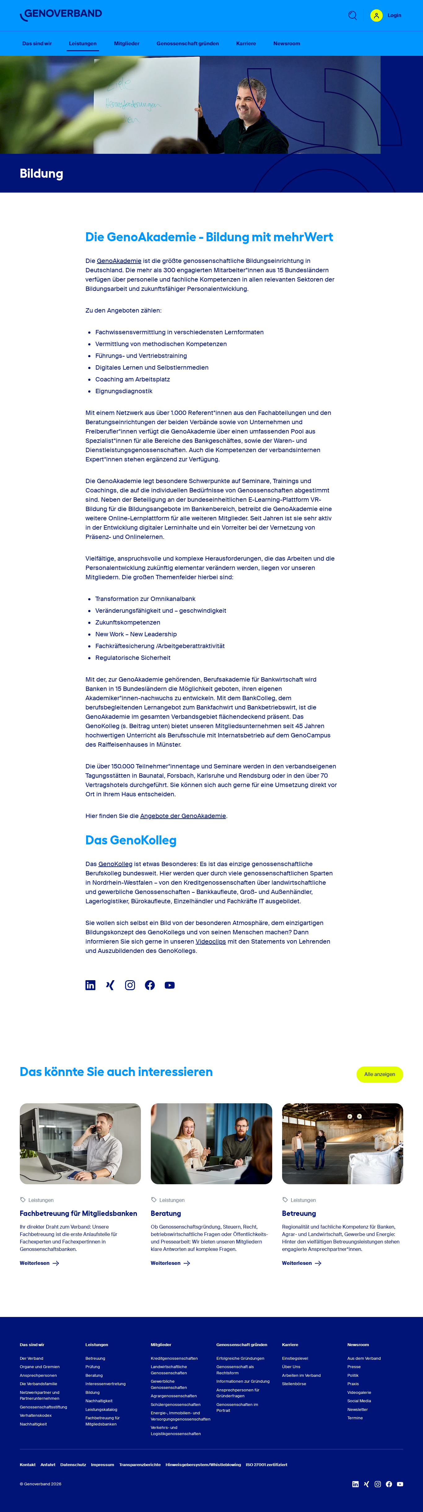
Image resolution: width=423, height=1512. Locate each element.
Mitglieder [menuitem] (126, 43)
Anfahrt (48, 1464)
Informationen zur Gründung (243, 1381)
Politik (353, 1375)
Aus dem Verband (364, 1358)
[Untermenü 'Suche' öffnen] (352, 15)
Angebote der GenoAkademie (183, 816)
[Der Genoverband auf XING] (110, 985)
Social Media (359, 1400)
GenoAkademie (119, 261)
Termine (355, 1418)
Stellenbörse (294, 1383)
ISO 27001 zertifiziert (266, 1464)
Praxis (353, 1383)
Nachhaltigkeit (33, 1424)
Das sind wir (32, 1344)
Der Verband (31, 1358)
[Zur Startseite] (61, 15)
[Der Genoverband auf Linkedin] (90, 985)
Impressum (102, 1464)
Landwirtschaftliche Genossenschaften (169, 1370)
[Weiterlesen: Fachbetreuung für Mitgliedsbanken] (80, 1143)
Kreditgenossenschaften (174, 1358)
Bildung (92, 1392)
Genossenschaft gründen (241, 1344)
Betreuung (95, 1358)
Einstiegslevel (295, 1358)
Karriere (290, 1344)
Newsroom (358, 1344)
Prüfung (92, 1366)
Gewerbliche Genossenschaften (169, 1384)
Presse (354, 1366)
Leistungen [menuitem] (83, 43)
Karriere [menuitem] (246, 43)
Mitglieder (161, 1344)
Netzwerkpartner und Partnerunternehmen (39, 1395)
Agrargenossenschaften (174, 1396)
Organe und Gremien (40, 1366)
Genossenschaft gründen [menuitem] (188, 43)
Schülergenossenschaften (176, 1404)
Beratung (94, 1375)
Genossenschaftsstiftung (43, 1407)
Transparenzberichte (140, 1464)
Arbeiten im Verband (301, 1375)
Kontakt (28, 1464)
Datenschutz (73, 1464)
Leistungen (96, 1344)
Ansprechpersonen (38, 1375)
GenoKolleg (115, 864)
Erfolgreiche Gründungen (240, 1358)
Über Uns (291, 1366)
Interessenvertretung (105, 1383)
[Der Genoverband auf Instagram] (130, 985)
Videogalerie (359, 1392)
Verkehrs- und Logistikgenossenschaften (176, 1430)
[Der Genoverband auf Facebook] (150, 985)
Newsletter (357, 1409)
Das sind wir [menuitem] (37, 43)
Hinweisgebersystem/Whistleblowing (203, 1464)
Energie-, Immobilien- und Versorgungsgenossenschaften (179, 1416)
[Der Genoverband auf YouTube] (170, 985)
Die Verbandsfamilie (38, 1383)
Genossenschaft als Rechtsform (235, 1370)
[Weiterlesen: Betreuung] (342, 1143)
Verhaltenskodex (36, 1415)
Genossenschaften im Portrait (237, 1407)
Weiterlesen (35, 1263)
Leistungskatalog (101, 1409)
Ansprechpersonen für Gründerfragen (237, 1393)
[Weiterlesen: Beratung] (211, 1143)
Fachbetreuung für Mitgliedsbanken (102, 1421)
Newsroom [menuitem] (286, 43)
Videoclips (211, 941)
